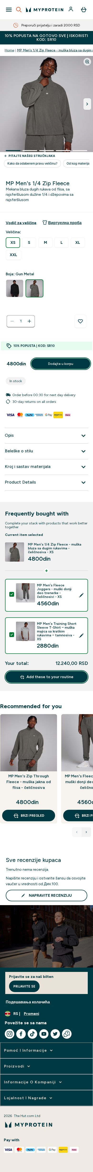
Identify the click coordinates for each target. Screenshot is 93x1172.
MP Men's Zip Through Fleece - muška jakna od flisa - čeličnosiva (28, 782)
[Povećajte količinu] (29, 321)
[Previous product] (77, 832)
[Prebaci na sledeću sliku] (87, 104)
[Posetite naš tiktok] (32, 1034)
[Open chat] (67, 1034)
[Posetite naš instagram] (9, 1034)
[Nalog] (71, 9)
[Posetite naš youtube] (44, 1034)
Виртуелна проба (65, 223)
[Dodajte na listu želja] (80, 321)
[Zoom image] (87, 62)
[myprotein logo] (44, 9)
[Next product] (86, 832)
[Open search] (19, 9)
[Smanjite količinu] (12, 321)
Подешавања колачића (28, 1002)
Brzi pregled (32, 815)
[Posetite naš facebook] (21, 1034)
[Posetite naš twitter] (55, 1034)
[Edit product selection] (81, 595)
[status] (20, 321)
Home (9, 50)
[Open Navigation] (9, 9)
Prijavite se (24, 986)
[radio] (13, 242)
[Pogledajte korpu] (83, 9)
